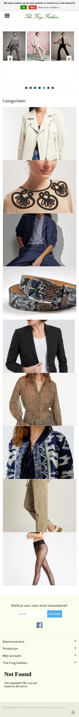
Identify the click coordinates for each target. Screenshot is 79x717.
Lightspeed (60, 707)
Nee (32, 7)
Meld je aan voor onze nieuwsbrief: (39, 605)
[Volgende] (69, 59)
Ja (23, 7)
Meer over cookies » (49, 7)
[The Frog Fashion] (46, 16)
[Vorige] (10, 59)
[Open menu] (7, 15)
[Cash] (72, 712)
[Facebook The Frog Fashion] (39, 625)
